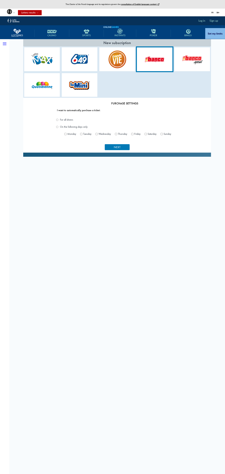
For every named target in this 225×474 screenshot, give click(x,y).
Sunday (167, 134)
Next (117, 147)
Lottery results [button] (27, 12)
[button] (8, 12)
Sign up (214, 20)
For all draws (66, 119)
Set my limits (215, 33)
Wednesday (104, 134)
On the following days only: (74, 127)
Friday (137, 134)
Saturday (152, 134)
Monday (71, 134)
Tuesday (87, 134)
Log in (201, 20)
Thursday (122, 134)
